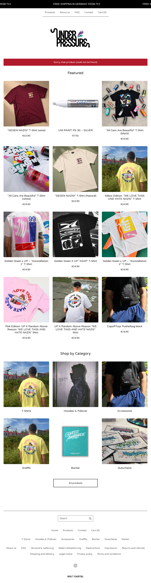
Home (54, 530)
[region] (75, 4)
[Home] (75, 37)
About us (65, 12)
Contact (88, 12)
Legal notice (65, 553)
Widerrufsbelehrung (69, 548)
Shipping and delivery (42, 553)
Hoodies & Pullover (45, 539)
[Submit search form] (90, 518)
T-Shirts (26, 539)
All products (75, 483)
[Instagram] (75, 565)
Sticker (125, 539)
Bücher (96, 539)
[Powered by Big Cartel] (75, 576)
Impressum (111, 548)
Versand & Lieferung (42, 548)
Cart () (102, 12)
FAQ (77, 12)
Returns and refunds (133, 548)
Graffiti (83, 539)
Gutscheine (111, 539)
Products (50, 12)
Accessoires (67, 539)
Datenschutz (93, 548)
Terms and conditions (109, 553)
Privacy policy (84, 553)
